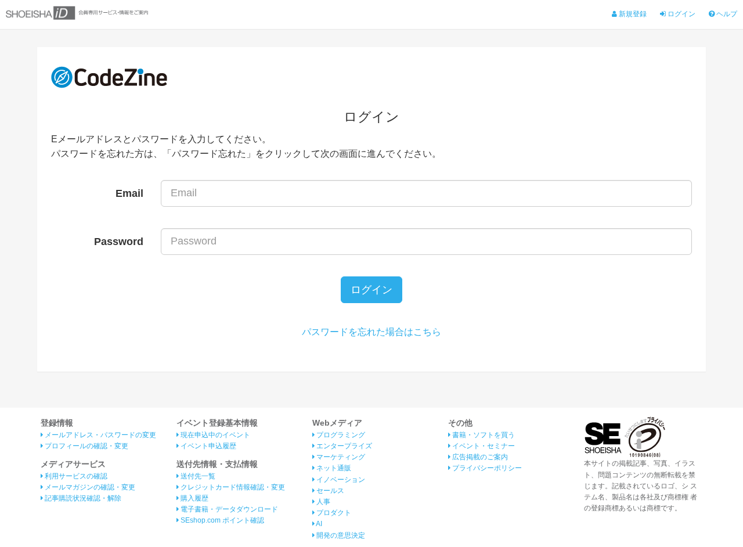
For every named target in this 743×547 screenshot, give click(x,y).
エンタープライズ (343, 446)
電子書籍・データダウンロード (228, 509)
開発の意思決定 (340, 535)
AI (318, 524)
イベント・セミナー (482, 446)
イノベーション (340, 480)
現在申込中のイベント (214, 435)
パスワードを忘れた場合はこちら (371, 332)
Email (129, 193)
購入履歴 (193, 498)
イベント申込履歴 (207, 446)
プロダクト (333, 513)
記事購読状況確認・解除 (82, 498)
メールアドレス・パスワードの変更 (99, 435)
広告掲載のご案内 (479, 457)
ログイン (680, 14)
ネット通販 (333, 468)
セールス (329, 491)
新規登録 (632, 14)
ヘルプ (726, 14)
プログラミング (340, 435)
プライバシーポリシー (486, 468)
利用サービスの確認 (75, 476)
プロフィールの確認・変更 (85, 446)
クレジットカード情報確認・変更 (232, 487)
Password (118, 241)
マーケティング (340, 457)
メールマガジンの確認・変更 (89, 487)
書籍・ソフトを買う (482, 435)
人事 (322, 502)
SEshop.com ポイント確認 (221, 520)
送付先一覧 (197, 476)
